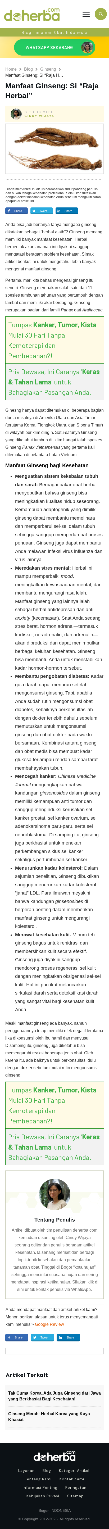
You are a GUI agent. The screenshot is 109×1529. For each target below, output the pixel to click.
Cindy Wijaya (39, 115)
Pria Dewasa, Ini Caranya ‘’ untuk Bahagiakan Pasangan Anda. (54, 381)
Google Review (49, 1324)
